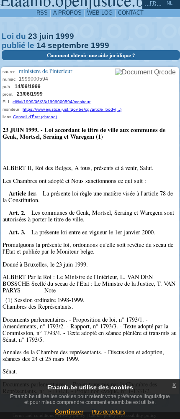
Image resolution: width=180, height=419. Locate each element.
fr (153, 2)
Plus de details (108, 412)
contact (131, 13)
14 (41, 45)
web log (100, 13)
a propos (67, 13)
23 (32, 36)
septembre (68, 45)
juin (46, 36)
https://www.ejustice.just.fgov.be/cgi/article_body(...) (72, 109)
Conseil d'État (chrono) (35, 116)
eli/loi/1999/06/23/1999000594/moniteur (51, 101)
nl (169, 2)
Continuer (69, 411)
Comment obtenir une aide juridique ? (91, 55)
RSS (42, 13)
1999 (65, 36)
